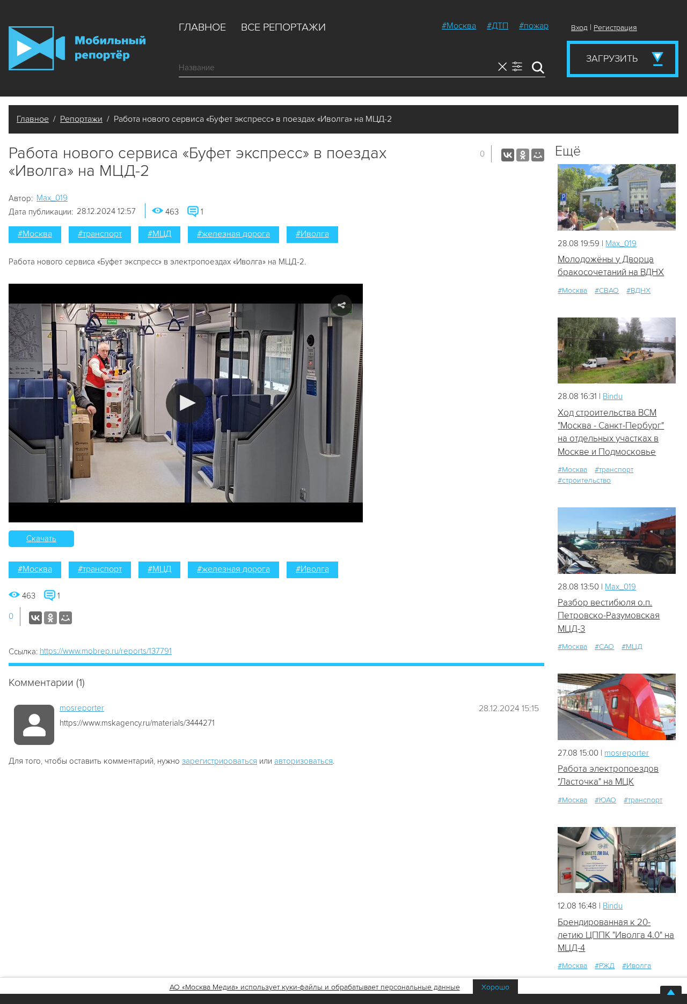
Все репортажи (283, 27)
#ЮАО (605, 799)
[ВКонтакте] (507, 155)
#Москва (459, 25)
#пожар (534, 25)
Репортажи (81, 119)
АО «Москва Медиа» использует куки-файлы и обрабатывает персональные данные (315, 987)
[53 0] (617, 860)
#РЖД (605, 965)
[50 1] (617, 350)
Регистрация (615, 27)
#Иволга (312, 233)
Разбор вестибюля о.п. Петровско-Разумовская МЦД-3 (609, 615)
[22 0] (617, 197)
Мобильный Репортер (77, 48)
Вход (579, 27)
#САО (604, 646)
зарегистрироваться (219, 761)
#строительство (584, 480)
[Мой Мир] (537, 155)
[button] (186, 403)
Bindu (613, 396)
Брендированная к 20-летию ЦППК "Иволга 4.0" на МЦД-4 (616, 935)
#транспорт (100, 233)
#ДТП (497, 25)
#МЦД (159, 233)
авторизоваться (303, 761)
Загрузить (612, 58)
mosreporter (82, 708)
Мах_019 (52, 198)
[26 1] (617, 707)
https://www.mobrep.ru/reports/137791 (106, 651)
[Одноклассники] (522, 155)
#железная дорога (233, 233)
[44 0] (617, 540)
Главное (202, 27)
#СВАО (607, 290)
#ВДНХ (638, 290)
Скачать (41, 538)
